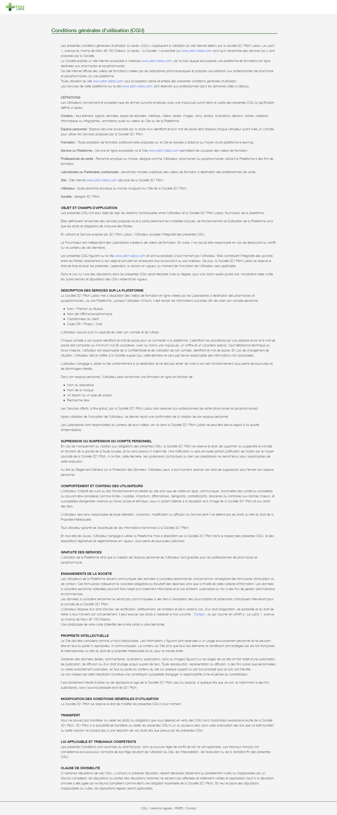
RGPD (179, 808)
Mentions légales (161, 808)
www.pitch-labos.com (197, 51)
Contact (199, 614)
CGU (144, 808)
